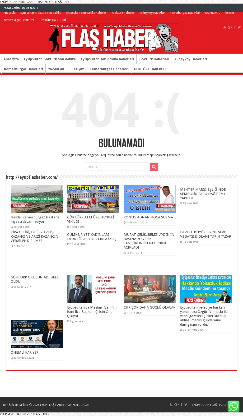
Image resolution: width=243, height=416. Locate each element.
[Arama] (154, 167)
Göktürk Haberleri (124, 12)
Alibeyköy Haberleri (152, 12)
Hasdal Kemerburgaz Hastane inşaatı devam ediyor (35, 219)
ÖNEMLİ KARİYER (24, 352)
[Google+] (230, 27)
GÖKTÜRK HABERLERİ (52, 20)
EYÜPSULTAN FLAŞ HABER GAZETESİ (216, 405)
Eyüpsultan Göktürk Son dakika (40, 12)
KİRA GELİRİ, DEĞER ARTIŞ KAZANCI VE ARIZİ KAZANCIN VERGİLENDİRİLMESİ (34, 236)
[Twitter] (239, 27)
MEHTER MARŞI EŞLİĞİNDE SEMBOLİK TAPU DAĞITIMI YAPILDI (203, 193)
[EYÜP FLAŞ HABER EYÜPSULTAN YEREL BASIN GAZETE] (113, 37)
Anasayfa (10, 12)
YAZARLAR (211, 12)
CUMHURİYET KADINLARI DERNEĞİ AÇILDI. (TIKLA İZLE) (91, 236)
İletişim (229, 12)
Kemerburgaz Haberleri (185, 12)
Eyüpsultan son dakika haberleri (86, 12)
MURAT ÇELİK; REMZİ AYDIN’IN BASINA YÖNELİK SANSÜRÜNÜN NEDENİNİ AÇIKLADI (149, 241)
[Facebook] (235, 27)
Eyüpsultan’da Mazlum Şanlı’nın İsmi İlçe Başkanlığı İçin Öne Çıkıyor (92, 311)
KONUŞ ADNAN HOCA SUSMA (148, 217)
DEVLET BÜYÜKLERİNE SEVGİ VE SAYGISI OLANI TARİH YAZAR (205, 234)
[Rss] (224, 27)
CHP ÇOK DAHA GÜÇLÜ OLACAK (149, 307)
